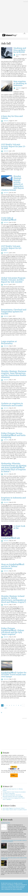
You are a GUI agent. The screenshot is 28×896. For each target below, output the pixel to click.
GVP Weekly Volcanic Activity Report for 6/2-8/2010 (11, 248)
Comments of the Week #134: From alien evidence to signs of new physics (14, 841)
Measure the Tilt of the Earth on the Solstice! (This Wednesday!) (14, 858)
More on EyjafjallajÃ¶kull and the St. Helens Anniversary (12, 566)
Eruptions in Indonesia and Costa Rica (13, 499)
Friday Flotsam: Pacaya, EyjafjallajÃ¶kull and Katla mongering (13, 435)
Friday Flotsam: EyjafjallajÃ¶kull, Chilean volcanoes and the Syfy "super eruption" (12, 631)
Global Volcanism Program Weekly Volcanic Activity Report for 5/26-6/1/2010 (13, 280)
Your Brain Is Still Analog (8, 793)
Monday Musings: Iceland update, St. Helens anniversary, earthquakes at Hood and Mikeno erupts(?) (13, 599)
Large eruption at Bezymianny (9, 342)
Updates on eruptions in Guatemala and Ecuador (12, 404)
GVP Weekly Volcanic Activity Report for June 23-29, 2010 (13, 146)
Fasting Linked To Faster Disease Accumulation (14, 792)
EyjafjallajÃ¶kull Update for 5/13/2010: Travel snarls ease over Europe (13, 674)
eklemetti (18, 54)
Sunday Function (5, 823)
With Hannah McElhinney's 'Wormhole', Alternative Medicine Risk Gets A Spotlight (13, 795)
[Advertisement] (14, 17)
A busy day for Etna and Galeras (12, 117)
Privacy (24, 883)
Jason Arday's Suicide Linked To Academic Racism (15, 809)
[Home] (9, 35)
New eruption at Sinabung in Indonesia (20, 83)
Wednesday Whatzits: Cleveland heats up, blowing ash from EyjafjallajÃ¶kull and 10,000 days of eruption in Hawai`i (13, 467)
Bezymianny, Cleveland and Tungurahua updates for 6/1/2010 (13, 312)
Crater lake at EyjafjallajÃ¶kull (8, 219)
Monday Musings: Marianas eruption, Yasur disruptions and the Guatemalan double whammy (13, 374)
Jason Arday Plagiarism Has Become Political (13, 808)
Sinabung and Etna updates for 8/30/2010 (19, 50)
